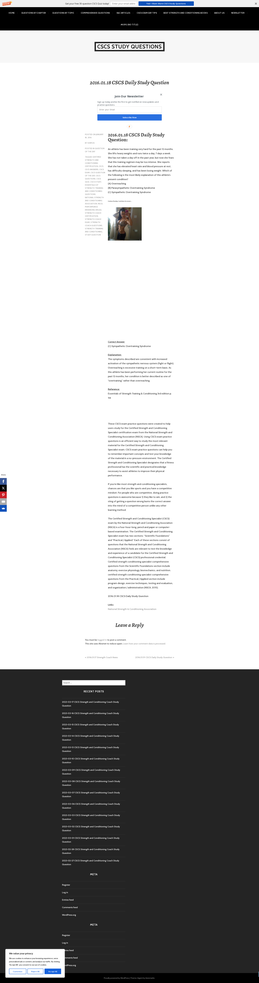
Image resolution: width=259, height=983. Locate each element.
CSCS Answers (91, 169)
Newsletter (238, 13)
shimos (91, 143)
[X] (3, 488)
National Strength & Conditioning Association (132, 609)
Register (66, 885)
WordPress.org (69, 915)
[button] (129, 3)
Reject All (35, 971)
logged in (102, 640)
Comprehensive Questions (95, 13)
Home (12, 13)
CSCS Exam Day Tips (147, 13)
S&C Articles (123, 13)
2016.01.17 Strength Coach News (102, 657)
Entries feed (68, 900)
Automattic (150, 978)
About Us (219, 13)
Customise (17, 971)
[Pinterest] (3, 495)
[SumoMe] (3, 508)
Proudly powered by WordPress (116, 978)
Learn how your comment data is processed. (144, 643)
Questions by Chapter (33, 13)
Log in (65, 892)
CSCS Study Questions (129, 46)
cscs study (95, 182)
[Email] (3, 501)
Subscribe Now (130, 117)
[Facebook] (3, 481)
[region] (35, 963)
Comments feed (70, 907)
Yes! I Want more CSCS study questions (166, 3)
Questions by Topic (63, 13)
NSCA (100, 204)
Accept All (52, 971)
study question (93, 235)
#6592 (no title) (129, 24)
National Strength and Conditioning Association (94, 200)
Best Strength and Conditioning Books (185, 13)
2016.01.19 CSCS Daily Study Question (153, 657)
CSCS (101, 166)
